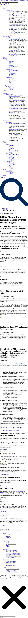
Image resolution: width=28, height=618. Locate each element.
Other (10, 67)
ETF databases (20, 338)
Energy (10, 62)
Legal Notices (22, 577)
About (4, 85)
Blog (4, 57)
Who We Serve (6, 36)
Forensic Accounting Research (16, 20)
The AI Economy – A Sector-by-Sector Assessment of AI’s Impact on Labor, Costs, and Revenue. (14, 1)
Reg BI (7, 545)
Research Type (9, 10)
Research (11, 81)
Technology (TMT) (13, 66)
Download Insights (4, 474)
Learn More (3, 497)
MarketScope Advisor (19, 363)
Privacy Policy (3, 578)
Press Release (12, 79)
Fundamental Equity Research (16, 24)
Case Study (11, 78)
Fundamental (12, 73)
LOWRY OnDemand (11, 570)
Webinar (11, 84)
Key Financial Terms (11, 544)
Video (10, 82)
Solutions (5, 8)
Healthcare (11, 65)
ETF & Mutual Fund (14, 70)
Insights (5, 58)
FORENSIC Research (11, 571)
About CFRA (9, 86)
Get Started (2, 4)
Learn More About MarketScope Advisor (9, 430)
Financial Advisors (13, 50)
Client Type (8, 37)
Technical (11, 75)
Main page (5, 208)
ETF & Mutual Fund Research (16, 15)
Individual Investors (13, 54)
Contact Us (11, 88)
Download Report (4, 462)
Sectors (7, 59)
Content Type (9, 77)
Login (4, 90)
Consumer (11, 61)
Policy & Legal (12, 74)
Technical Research (13, 32)
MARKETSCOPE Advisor (12, 569)
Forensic (11, 71)
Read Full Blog (3, 449)
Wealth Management (14, 39)
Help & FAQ (6, 541)
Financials (11, 63)
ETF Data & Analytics (14, 11)
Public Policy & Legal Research (16, 28)
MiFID (7, 546)
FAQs (7, 542)
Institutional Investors (14, 44)
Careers (11, 89)
